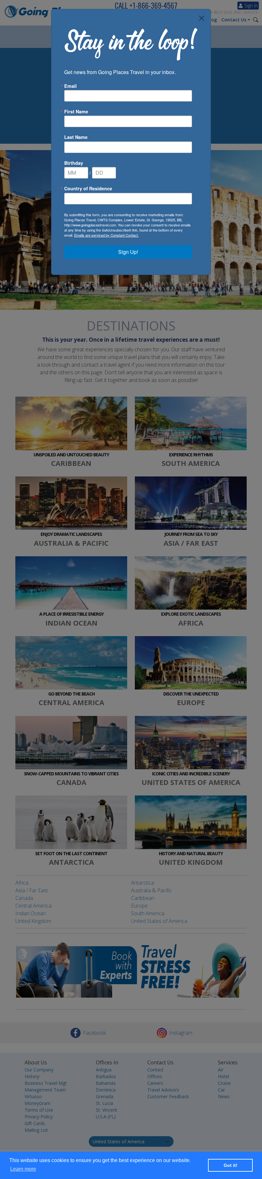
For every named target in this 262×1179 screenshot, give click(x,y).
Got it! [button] (230, 1165)
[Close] (201, 18)
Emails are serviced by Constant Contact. (106, 235)
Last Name (76, 137)
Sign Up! (128, 251)
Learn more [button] (23, 1169)
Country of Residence (88, 188)
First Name (76, 111)
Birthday (73, 163)
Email (70, 86)
